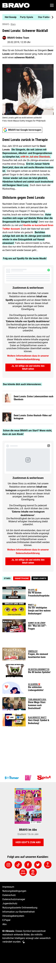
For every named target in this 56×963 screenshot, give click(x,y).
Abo (4, 924)
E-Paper (6, 920)
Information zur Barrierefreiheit (18, 911)
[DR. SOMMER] (11, 778)
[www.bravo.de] (16, 5)
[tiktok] (18, 865)
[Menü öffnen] (52, 5)
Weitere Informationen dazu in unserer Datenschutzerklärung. (28, 357)
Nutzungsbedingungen (14, 891)
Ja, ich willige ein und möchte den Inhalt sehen (28, 367)
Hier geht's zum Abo (28, 842)
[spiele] (23, 872)
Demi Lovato (39, 578)
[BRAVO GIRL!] (28, 778)
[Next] (51, 17)
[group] (27, 17)
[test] (48, 865)
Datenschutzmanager (13, 899)
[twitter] (38, 865)
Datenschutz (9, 895)
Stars (13, 24)
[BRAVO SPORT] (44, 778)
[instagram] (8, 865)
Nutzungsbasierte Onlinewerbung (19, 907)
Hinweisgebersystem (13, 915)
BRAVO (5, 24)
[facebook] (28, 865)
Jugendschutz (9, 903)
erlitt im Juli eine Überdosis (35, 156)
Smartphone (22, 578)
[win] (33, 872)
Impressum (8, 886)
